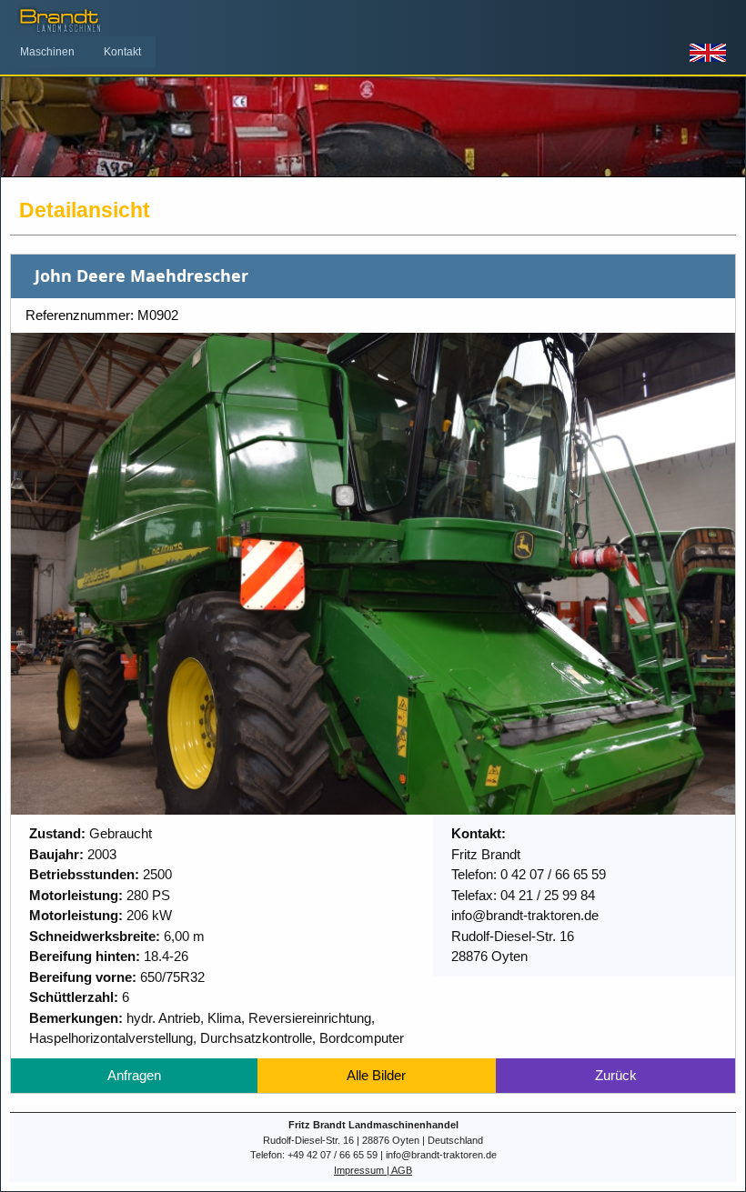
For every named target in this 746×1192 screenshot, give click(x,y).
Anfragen (134, 1075)
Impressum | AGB (373, 1170)
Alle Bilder (376, 1075)
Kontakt (122, 51)
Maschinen (47, 51)
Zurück (616, 1075)
